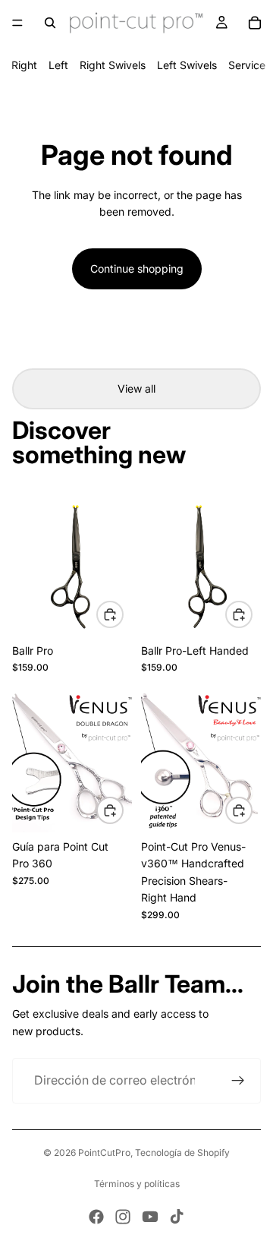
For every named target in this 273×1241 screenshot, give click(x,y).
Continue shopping (137, 268)
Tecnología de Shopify (182, 1152)
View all (136, 388)
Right (24, 64)
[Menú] (17, 22)
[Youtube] (150, 1217)
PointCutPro (104, 1152)
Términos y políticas (137, 1183)
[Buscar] (50, 22)
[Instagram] (123, 1217)
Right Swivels (113, 64)
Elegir (123, 613)
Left (58, 64)
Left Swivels (187, 64)
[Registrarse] (238, 1081)
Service (246, 64)
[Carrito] (254, 22)
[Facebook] (96, 1217)
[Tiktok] (177, 1217)
